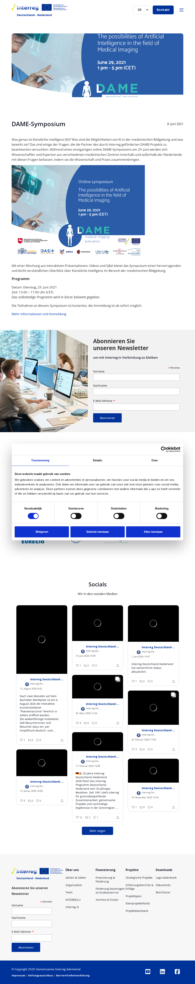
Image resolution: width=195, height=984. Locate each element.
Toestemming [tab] (40, 460)
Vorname (99, 371)
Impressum (18, 975)
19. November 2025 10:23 (145, 797)
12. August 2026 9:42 (31, 688)
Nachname (100, 385)
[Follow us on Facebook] (177, 972)
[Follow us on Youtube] (147, 972)
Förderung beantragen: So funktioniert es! (110, 890)
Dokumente (163, 885)
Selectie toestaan (97, 531)
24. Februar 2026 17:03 (143, 739)
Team (69, 892)
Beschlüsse (163, 892)
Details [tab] (97, 460)
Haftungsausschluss (40, 975)
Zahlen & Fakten (76, 877)
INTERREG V (73, 900)
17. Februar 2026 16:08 (88, 766)
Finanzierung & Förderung (105, 879)
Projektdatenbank (137, 911)
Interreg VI (72, 907)
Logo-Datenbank (166, 877)
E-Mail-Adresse (104, 401)
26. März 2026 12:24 (86, 713)
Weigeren (42, 531)
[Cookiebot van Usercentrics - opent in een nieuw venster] (163, 449)
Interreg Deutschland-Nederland (47, 679)
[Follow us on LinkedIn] (162, 972)
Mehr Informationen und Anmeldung (39, 314)
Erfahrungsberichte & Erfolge (139, 887)
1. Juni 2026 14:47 (140, 656)
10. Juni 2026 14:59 (86, 655)
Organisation (74, 885)
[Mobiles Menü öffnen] (181, 9)
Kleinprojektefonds (138, 903)
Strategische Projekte (139, 877)
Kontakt (163, 10)
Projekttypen (134, 896)
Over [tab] (154, 460)
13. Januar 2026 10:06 (31, 791)
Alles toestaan (153, 531)
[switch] (76, 516)
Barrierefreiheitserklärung (73, 975)
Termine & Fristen (107, 900)
